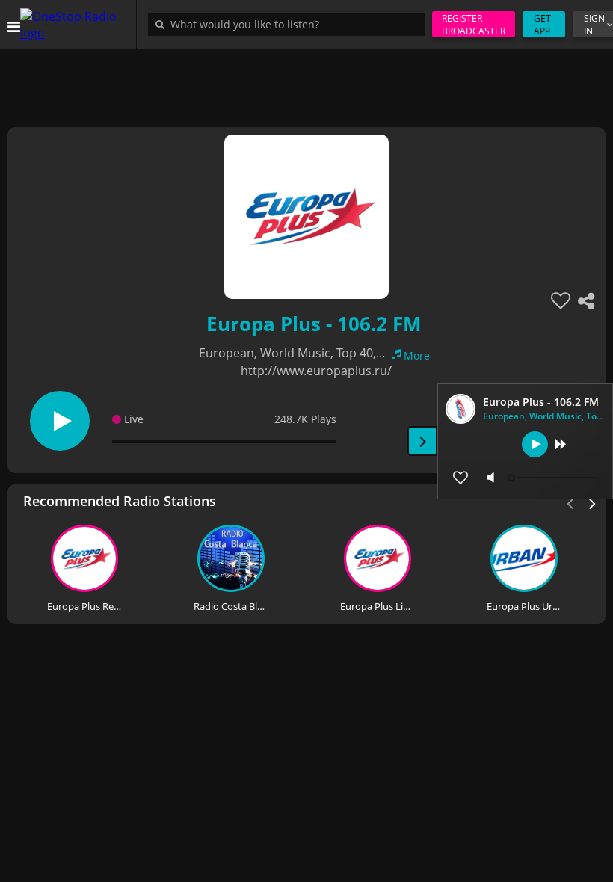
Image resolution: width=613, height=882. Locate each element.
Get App (542, 24)
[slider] (553, 478)
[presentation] (593, 502)
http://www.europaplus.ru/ (316, 371)
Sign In (594, 24)
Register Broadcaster (473, 24)
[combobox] (290, 24)
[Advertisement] (306, 82)
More (417, 355)
